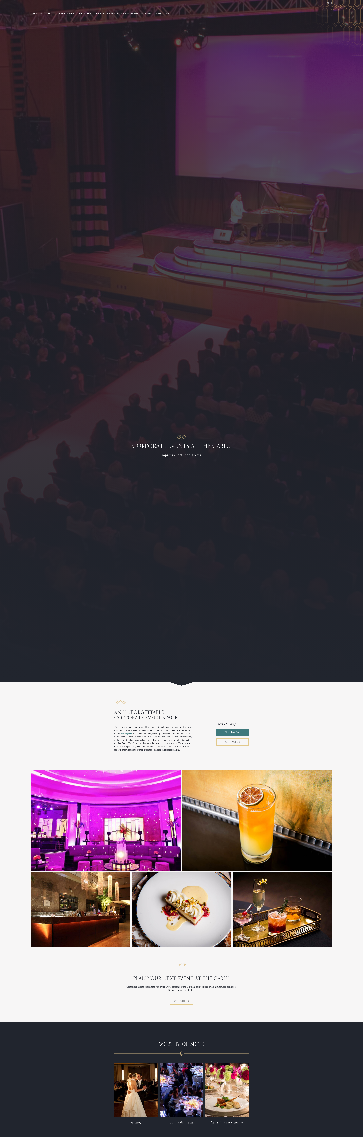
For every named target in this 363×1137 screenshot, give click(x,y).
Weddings (85, 13)
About (52, 13)
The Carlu (37, 13)
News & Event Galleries (136, 13)
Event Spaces (67, 13)
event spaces (126, 733)
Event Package (232, 732)
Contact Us (162, 13)
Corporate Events (106, 13)
